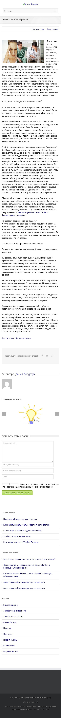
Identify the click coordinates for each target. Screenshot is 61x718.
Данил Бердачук (25, 374)
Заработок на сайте (12, 616)
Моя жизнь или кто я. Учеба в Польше (20, 542)
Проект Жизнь (10, 639)
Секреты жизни (8, 338)
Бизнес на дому (10, 605)
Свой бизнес (9, 645)
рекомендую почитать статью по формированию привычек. (25, 214)
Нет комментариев (23, 338)
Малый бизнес (10, 622)
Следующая (52, 29)
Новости (7, 628)
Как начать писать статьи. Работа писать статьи (26, 524)
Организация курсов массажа (31, 582)
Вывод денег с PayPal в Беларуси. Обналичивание (26, 566)
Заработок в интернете (14, 610)
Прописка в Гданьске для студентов (20, 519)
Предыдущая (38, 29)
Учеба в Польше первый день (17, 536)
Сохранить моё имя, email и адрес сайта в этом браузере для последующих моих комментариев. (30, 485)
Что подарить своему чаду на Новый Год (22, 530)
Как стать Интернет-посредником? (38, 559)
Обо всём (7, 634)
